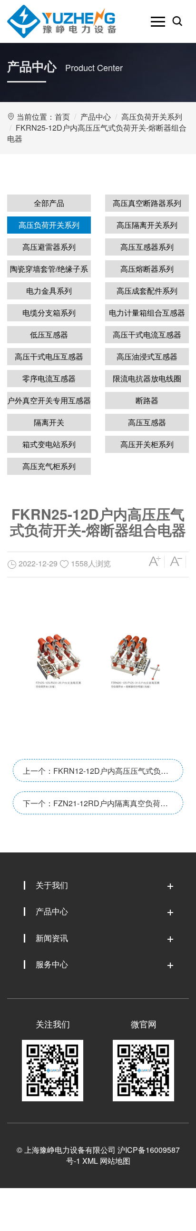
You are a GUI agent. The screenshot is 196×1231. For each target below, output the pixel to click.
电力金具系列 (49, 290)
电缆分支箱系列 (49, 312)
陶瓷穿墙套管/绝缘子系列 (49, 270)
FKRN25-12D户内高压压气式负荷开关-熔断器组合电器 (96, 133)
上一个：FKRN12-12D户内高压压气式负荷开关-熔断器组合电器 (95, 773)
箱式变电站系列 (49, 444)
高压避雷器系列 (49, 246)
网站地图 (115, 1160)
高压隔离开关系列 (147, 224)
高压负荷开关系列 (151, 116)
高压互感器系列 (147, 246)
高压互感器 (147, 422)
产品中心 (95, 116)
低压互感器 (49, 334)
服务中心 (52, 964)
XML (90, 1160)
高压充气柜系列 (49, 466)
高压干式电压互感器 (49, 356)
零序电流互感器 (49, 378)
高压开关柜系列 (147, 444)
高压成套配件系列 (147, 290)
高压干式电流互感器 (147, 334)
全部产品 (49, 202)
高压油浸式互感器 (147, 356)
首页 (62, 116)
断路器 (147, 400)
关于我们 (52, 885)
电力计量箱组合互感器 (147, 312)
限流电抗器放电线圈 (147, 378)
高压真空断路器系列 (147, 202)
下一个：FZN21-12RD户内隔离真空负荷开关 (95, 806)
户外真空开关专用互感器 (49, 400)
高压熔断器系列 (147, 268)
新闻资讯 (52, 938)
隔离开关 (49, 422)
